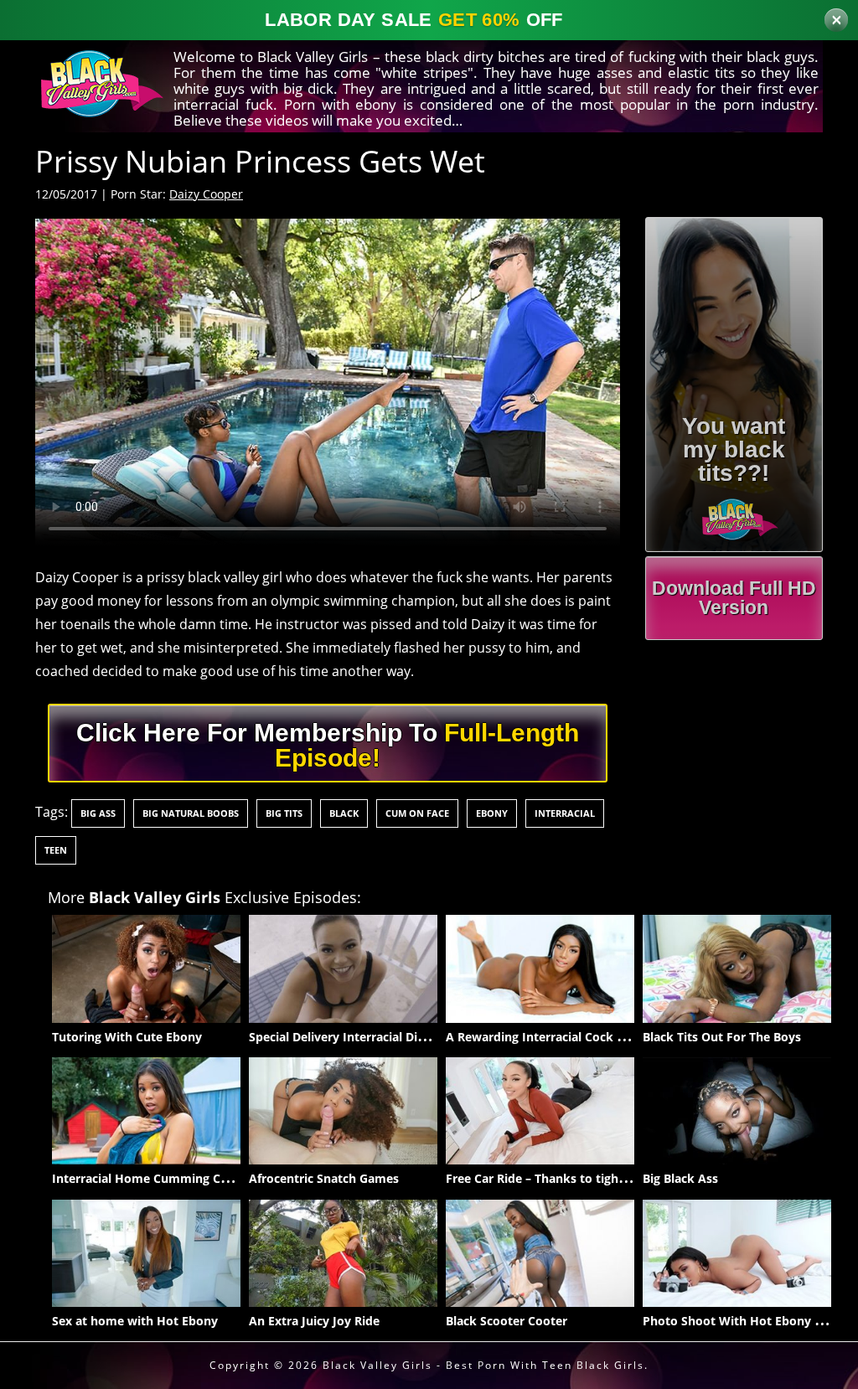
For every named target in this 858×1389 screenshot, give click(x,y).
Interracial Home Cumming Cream (151, 1178)
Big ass (98, 813)
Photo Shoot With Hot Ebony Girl (739, 1321)
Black (344, 813)
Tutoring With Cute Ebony (127, 1037)
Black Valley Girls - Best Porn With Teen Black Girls (483, 1365)
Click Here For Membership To (327, 745)
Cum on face (417, 813)
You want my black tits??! (733, 449)
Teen (55, 850)
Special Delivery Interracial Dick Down (358, 1037)
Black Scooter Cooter (506, 1321)
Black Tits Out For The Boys (722, 1037)
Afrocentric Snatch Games (324, 1178)
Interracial (565, 813)
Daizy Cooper (206, 194)
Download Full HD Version (734, 597)
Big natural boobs (190, 813)
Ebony (492, 813)
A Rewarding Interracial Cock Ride (544, 1037)
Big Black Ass (680, 1178)
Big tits (284, 813)
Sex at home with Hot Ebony (135, 1321)
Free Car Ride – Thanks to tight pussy (553, 1178)
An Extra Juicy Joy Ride (314, 1321)
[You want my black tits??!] (734, 515)
